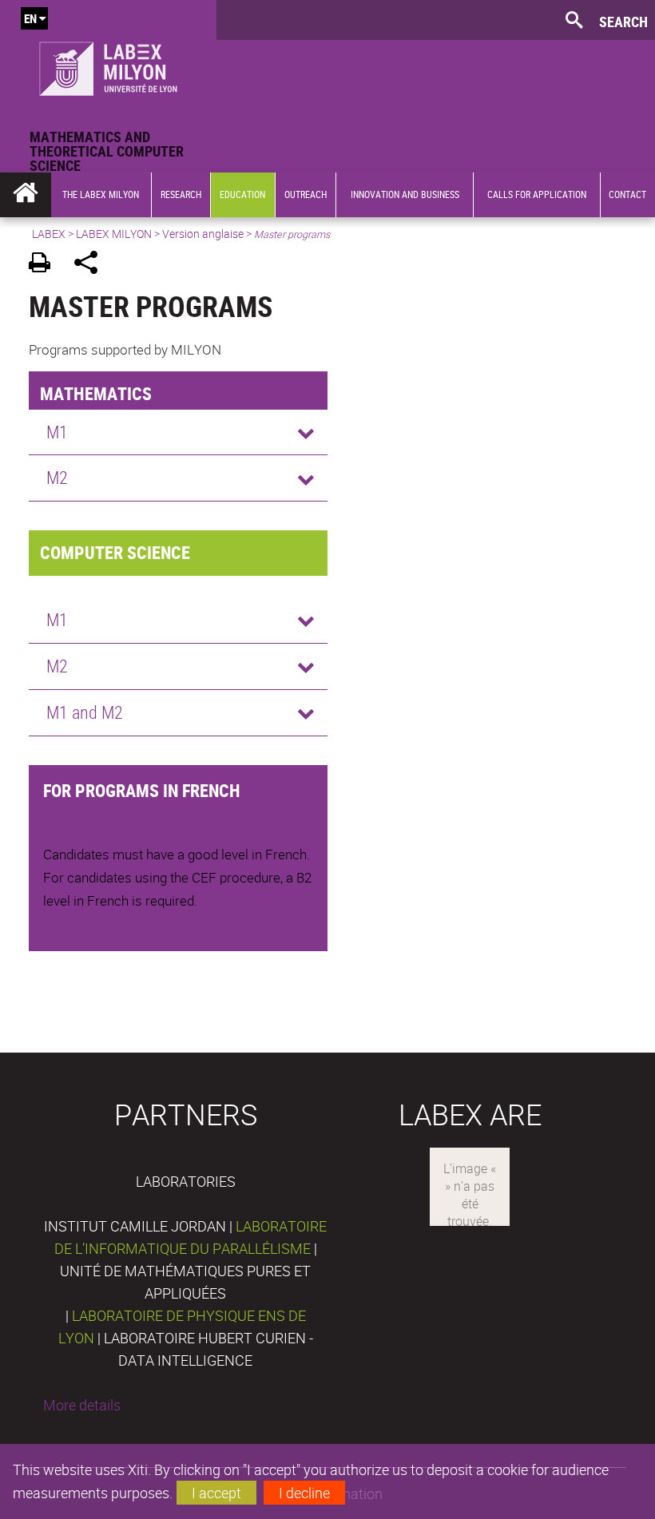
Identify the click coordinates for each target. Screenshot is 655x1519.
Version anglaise (203, 233)
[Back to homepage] (108, 64)
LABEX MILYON (114, 233)
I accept (216, 1492)
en (30, 18)
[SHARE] (91, 265)
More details (82, 1404)
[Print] (45, 265)
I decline (304, 1492)
